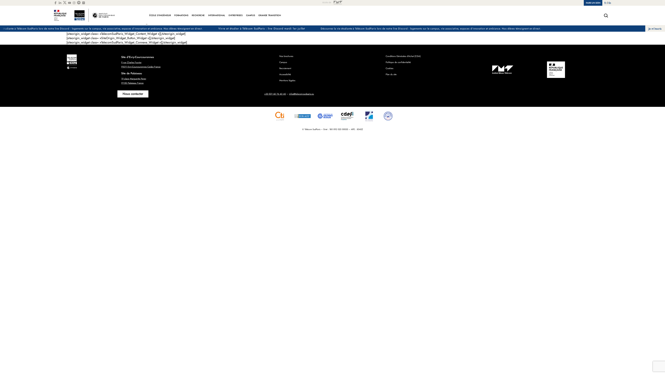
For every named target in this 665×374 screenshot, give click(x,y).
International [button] (216, 15)
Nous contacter (133, 93)
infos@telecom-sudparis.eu (301, 94)
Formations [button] (181, 15)
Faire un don (593, 3)
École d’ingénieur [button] (160, 15)
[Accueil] (84, 17)
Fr (605, 2)
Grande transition (269, 15)
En (610, 2)
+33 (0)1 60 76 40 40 (275, 94)
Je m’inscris (655, 29)
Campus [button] (250, 15)
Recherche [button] (198, 15)
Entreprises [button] (236, 15)
